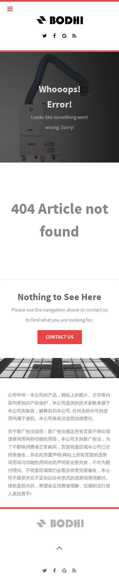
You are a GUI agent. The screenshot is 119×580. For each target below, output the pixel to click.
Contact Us (60, 337)
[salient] (59, 20)
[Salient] (59, 523)
